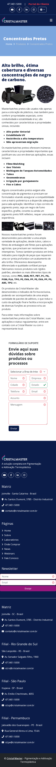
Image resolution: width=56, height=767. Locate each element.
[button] (12, 9)
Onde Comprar (12, 544)
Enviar (28, 588)
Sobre (7, 535)
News (7, 549)
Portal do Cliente (39, 4)
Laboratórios (11, 539)
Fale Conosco (11, 558)
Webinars (9, 553)
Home (9, 44)
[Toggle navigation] (51, 20)
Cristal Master (15, 758)
